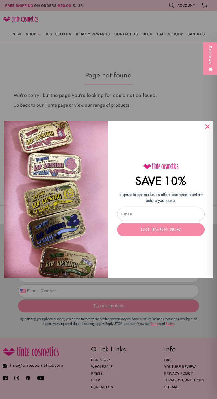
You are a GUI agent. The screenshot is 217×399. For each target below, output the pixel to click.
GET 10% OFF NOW (161, 229)
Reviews (210, 55)
